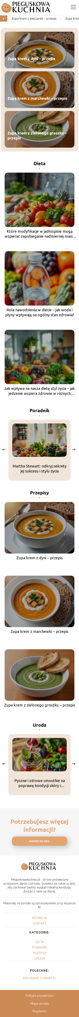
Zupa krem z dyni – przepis (31, 59)
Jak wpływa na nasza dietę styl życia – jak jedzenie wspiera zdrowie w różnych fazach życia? (39, 391)
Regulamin (39, 1011)
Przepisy (39, 492)
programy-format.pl (39, 978)
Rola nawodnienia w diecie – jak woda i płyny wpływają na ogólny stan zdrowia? (39, 312)
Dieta (40, 163)
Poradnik (39, 410)
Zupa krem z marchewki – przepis (37, 98)
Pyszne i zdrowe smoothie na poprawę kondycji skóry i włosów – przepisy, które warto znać (39, 783)
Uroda (39, 725)
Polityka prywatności (39, 995)
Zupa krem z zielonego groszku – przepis (37, 135)
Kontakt (39, 923)
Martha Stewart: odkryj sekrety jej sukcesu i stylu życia (40, 468)
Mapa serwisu (39, 1003)
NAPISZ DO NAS (39, 841)
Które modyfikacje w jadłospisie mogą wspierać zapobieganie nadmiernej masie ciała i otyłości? (40, 234)
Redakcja (39, 918)
